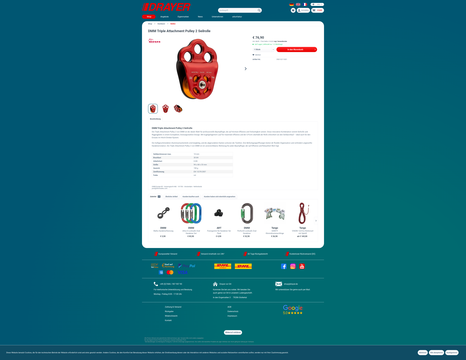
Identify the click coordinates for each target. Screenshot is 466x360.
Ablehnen (422, 353)
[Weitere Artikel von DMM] (154, 41)
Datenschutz (233, 311)
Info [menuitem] (318, 4)
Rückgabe (169, 311)
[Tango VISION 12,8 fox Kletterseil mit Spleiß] (303, 213)
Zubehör (155, 197)
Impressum (232, 316)
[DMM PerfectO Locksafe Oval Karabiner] (247, 213)
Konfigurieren (452, 353)
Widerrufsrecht (171, 316)
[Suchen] (259, 10)
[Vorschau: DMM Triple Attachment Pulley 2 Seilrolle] (153, 109)
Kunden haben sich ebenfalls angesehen (219, 197)
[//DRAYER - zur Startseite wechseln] (166, 7)
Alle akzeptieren (436, 353)
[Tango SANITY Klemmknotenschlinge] (275, 213)
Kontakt (168, 320)
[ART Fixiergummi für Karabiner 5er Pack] (219, 213)
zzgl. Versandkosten (280, 41)
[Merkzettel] (293, 10)
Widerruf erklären (233, 332)
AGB (229, 307)
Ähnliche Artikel (171, 197)
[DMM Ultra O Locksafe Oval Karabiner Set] (191, 213)
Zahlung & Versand (173, 307)
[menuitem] (240, 10)
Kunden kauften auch (191, 197)
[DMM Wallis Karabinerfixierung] (163, 213)
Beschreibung (155, 119)
